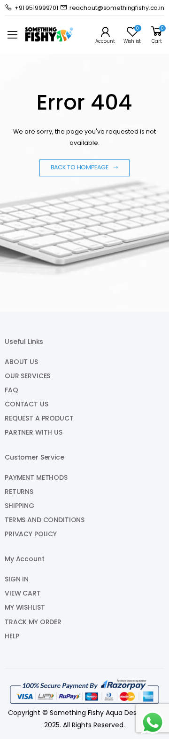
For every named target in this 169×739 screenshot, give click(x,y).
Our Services (27, 376)
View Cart (23, 593)
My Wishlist (25, 607)
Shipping (19, 505)
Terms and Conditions (44, 519)
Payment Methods (36, 477)
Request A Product (39, 418)
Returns (19, 491)
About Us (21, 361)
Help (12, 636)
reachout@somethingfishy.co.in (116, 8)
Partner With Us (33, 432)
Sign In (17, 579)
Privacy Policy (31, 534)
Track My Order (33, 622)
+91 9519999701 (36, 8)
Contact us (26, 404)
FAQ (11, 390)
